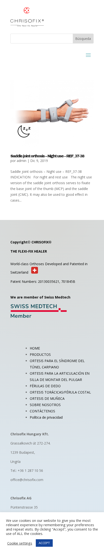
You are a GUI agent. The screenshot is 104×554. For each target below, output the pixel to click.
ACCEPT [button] (44, 543)
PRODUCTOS (40, 354)
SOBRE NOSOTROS (45, 404)
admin (21, 160)
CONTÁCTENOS (42, 411)
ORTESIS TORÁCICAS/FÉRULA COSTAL (60, 392)
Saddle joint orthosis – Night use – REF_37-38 (47, 156)
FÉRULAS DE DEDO (45, 386)
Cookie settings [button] (19, 543)
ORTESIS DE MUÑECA (47, 398)
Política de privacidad (46, 417)
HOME (35, 348)
